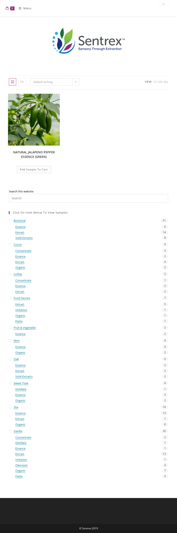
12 (154, 82)
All (166, 82)
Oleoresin (21, 465)
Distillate (20, 389)
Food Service (22, 298)
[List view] (22, 82)
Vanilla (18, 431)
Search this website (21, 191)
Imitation (21, 310)
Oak (16, 359)
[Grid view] (12, 82)
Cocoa (18, 244)
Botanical (19, 220)
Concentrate (23, 251)
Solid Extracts (24, 238)
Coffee (18, 274)
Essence (20, 227)
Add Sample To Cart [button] (34, 169)
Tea (16, 407)
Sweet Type (21, 383)
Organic (20, 267)
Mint (17, 341)
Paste (18, 321)
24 (160, 82)
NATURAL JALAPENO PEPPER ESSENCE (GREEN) (34, 154)
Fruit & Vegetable (25, 328)
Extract (19, 232)
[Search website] (164, 4)
